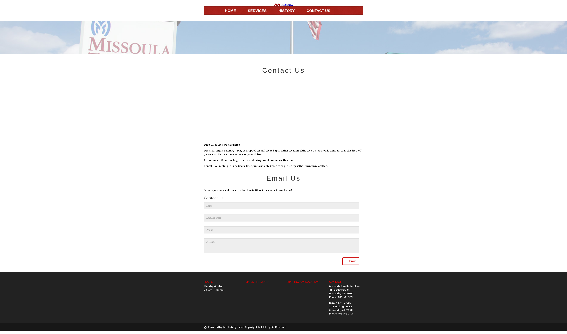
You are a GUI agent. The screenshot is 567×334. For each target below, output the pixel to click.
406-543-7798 (346, 313)
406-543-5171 (345, 297)
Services (257, 11)
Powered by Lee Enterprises (225, 327)
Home (230, 11)
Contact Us (318, 11)
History (286, 11)
